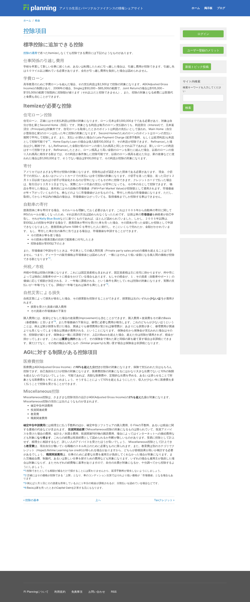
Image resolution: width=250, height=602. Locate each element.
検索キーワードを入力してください (202, 89)
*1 (49, 140)
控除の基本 (31, 500)
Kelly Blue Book (50, 218)
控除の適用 (30, 53)
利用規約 (60, 591)
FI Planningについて (36, 591)
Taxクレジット (164, 500)
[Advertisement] (98, 536)
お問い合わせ (96, 591)
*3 (107, 284)
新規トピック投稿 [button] (197, 67)
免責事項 (77, 591)
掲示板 (208, 8)
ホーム (196, 8)
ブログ (221, 8)
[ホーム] (39, 8)
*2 (49, 258)
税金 (37, 20)
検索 (188, 108)
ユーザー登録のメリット (203, 50)
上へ (98, 500)
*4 (55, 321)
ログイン (203, 34)
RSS (114, 591)
